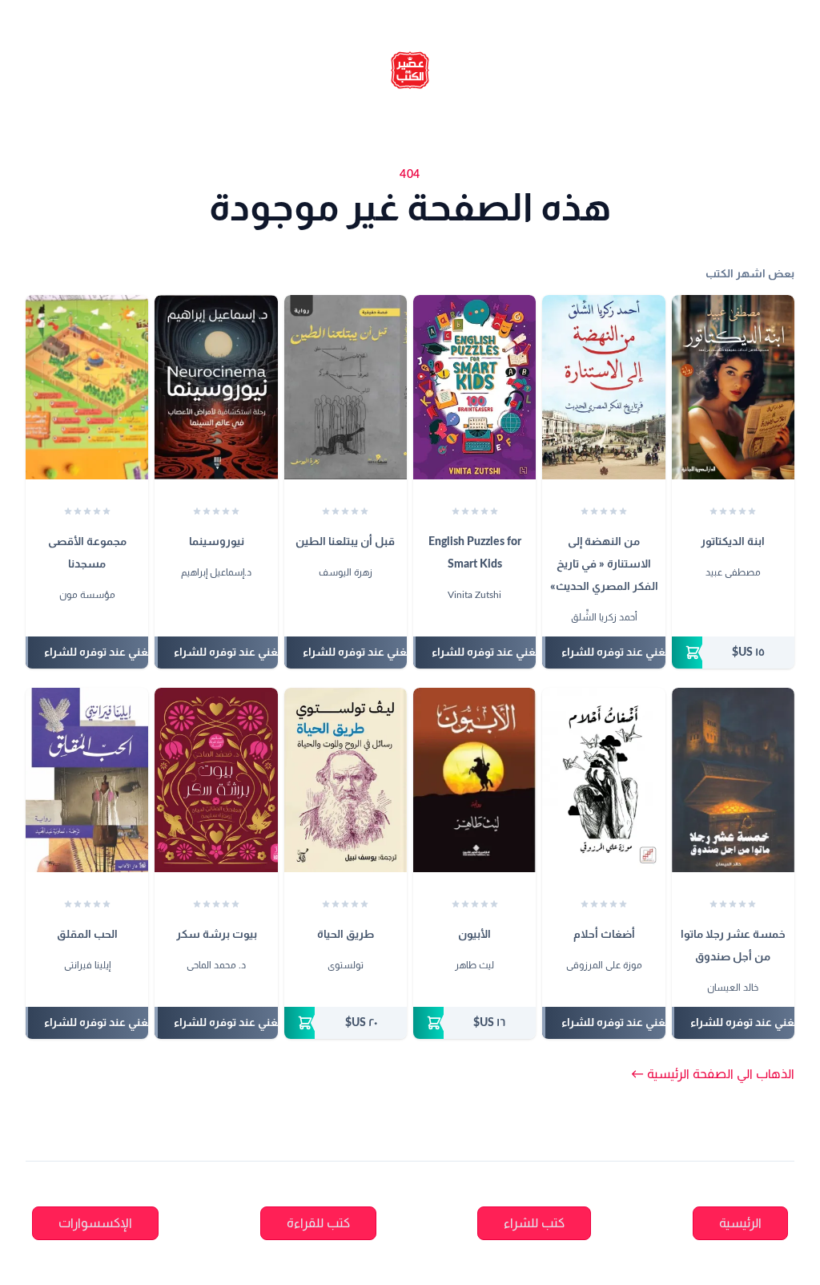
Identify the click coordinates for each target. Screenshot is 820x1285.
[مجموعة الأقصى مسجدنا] (87, 387)
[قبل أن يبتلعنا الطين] (345, 387)
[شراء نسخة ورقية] (733, 652)
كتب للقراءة (318, 1223)
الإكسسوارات (95, 1223)
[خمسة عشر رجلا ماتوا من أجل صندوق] (733, 780)
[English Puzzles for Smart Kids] (474, 387)
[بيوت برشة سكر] (216, 780)
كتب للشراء (534, 1223)
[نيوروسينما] (216, 387)
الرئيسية (740, 1223)
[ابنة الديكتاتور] (733, 387)
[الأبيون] (474, 780)
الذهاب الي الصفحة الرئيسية (712, 1074)
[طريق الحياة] (345, 780)
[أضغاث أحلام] (603, 780)
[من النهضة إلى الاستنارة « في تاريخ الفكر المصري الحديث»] (603, 387)
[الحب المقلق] (87, 780)
